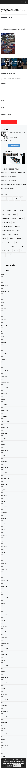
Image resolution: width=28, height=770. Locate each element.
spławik (11, 238)
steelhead (19, 238)
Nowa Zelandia (6, 222)
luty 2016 (3, 620)
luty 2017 (3, 552)
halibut (10, 206)
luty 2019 (3, 456)
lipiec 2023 (3, 319)
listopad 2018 (4, 473)
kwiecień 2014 (4, 745)
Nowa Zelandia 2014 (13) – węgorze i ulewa (15, 184)
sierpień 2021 (4, 353)
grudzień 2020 (4, 370)
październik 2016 (5, 575)
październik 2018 (5, 478)
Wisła (9, 251)
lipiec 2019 (3, 439)
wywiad (16, 251)
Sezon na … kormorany (10, 180)
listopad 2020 (4, 376)
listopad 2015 (4, 637)
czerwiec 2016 (4, 597)
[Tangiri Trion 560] (20, 154)
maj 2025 (3, 302)
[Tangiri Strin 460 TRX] (9, 154)
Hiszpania (18, 206)
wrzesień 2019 (4, 427)
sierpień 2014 (4, 722)
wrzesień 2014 (4, 717)
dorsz (17, 202)
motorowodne (6, 218)
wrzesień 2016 (4, 580)
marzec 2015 (4, 683)
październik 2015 (5, 643)
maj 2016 (3, 603)
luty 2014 (3, 756)
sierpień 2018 (4, 484)
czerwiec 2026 (4, 280)
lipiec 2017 (3, 529)
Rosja (9, 234)
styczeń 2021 (4, 365)
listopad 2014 (4, 705)
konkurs (22, 210)
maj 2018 (3, 490)
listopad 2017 (4, 512)
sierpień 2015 (4, 654)
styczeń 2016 (4, 626)
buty (16, 198)
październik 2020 (5, 382)
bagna (4, 198)
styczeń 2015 (4, 694)
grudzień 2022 (4, 331)
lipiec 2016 (3, 592)
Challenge (5, 202)
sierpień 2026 (4, 274)
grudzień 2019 (4, 410)
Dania (11, 202)
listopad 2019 (4, 416)
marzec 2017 (4, 546)
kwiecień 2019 (4, 450)
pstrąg (18, 230)
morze (14, 214)
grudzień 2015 (4, 631)
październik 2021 (5, 342)
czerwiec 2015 (4, 665)
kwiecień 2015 (4, 677)
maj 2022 (3, 336)
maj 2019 (3, 444)
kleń (15, 210)
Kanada (9, 210)
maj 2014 (3, 739)
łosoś (9, 255)
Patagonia (17, 226)
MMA (9, 214)
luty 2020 (3, 399)
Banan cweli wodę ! (12, 176)
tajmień (4, 246)
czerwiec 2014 (4, 734)
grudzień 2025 (4, 285)
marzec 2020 (4, 393)
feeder (4, 206)
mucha (14, 218)
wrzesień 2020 (4, 387)
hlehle (24, 20)
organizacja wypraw (7, 226)
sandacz (16, 234)
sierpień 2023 (4, 314)
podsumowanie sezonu (8, 230)
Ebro (23, 202)
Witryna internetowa (6, 114)
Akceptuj (17, 765)
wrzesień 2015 (4, 648)
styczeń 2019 (4, 461)
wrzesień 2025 (4, 297)
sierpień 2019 (4, 433)
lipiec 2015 (3, 660)
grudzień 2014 (4, 700)
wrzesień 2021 (4, 348)
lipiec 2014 (3, 728)
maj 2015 (3, 671)
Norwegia (21, 218)
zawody (23, 251)
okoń (14, 222)
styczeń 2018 (4, 507)
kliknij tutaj (8, 141)
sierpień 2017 (4, 524)
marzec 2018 (4, 495)
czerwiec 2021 (4, 359)
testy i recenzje (13, 246)
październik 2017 (5, 518)
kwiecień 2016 (4, 609)
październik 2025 (5, 291)
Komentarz (4, 83)
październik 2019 (5, 421)
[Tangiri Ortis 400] (14, 154)
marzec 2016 (4, 614)
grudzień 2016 (4, 563)
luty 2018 (3, 501)
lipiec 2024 (3, 308)
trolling (22, 246)
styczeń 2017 (4, 558)
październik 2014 (5, 711)
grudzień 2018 (4, 467)
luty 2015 (3, 688)
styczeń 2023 (4, 325)
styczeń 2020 (4, 404)
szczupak (10, 242)
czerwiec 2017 (4, 535)
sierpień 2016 (4, 586)
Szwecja (18, 242)
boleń (10, 198)
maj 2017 (3, 541)
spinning (4, 238)
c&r (21, 198)
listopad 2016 (4, 569)
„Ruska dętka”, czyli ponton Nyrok (17, 172)
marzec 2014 (4, 751)
